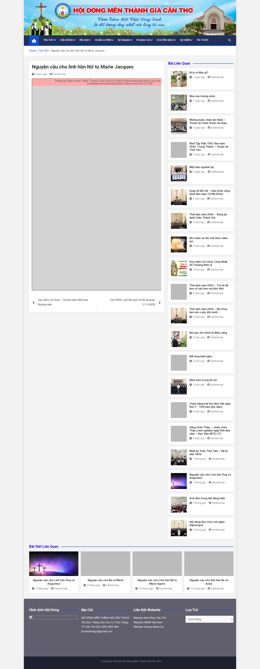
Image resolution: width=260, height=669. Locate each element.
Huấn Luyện (103, 40)
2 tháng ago (199, 502)
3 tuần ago (199, 361)
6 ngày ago (199, 171)
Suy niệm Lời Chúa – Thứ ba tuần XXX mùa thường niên (63, 302)
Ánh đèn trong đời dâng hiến (207, 498)
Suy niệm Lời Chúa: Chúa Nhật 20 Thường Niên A (208, 263)
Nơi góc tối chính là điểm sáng (208, 332)
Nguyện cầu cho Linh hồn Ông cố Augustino (53, 582)
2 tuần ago (199, 198)
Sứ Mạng (124, 40)
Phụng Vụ (143, 40)
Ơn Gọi (83, 40)
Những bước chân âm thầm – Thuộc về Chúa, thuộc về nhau (208, 121)
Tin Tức (48, 40)
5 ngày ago (199, 154)
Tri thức (203, 40)
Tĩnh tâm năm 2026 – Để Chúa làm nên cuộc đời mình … (208, 310)
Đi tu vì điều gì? (198, 72)
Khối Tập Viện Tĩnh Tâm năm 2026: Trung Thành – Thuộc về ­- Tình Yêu (209, 146)
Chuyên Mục (165, 40)
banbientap (59, 74)
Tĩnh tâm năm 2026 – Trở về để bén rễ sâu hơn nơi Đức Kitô (208, 287)
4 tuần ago (199, 411)
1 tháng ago (199, 458)
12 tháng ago (197, 588)
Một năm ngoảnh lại (201, 167)
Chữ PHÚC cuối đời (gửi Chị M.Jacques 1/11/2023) (132, 302)
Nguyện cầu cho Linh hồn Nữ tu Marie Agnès (157, 582)
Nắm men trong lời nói (203, 380)
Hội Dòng (66, 40)
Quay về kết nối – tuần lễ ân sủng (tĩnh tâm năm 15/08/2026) (209, 192)
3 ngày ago (199, 127)
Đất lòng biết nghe (200, 356)
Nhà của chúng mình (202, 96)
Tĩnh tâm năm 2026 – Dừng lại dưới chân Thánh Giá (208, 216)
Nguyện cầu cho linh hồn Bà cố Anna (209, 582)
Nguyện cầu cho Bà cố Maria (105, 580)
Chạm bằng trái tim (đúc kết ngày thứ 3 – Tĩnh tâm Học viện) (210, 405)
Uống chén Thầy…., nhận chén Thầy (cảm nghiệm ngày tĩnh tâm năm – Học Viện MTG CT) (209, 430)
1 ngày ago (199, 77)
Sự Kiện (185, 40)
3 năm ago (41, 74)
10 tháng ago (146, 588)
